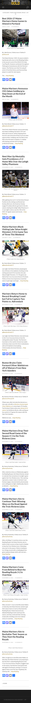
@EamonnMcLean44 (8, 398)
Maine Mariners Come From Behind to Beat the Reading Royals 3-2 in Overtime (14, 571)
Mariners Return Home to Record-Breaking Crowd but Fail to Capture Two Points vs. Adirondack (14, 297)
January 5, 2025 (6, 237)
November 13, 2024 (7, 577)
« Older (4, 683)
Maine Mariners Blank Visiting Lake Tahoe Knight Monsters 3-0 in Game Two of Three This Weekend (15, 230)
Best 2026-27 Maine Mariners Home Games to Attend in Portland (14, 21)
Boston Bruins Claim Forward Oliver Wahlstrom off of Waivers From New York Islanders (15, 366)
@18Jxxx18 (5, 54)
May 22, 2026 (5, 99)
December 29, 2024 (7, 304)
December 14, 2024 (7, 373)
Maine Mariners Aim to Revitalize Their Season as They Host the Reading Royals (14, 635)
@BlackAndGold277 (8, 126)
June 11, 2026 (6, 26)
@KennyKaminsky (7, 468)
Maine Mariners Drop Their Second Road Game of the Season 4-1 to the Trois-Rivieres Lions (15, 434)
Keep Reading (10, 75)
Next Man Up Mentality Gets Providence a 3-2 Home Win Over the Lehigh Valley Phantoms (15, 160)
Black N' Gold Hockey (15, 699)
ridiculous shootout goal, (21, 404)
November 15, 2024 (7, 441)
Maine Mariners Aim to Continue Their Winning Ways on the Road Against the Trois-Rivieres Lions (14, 502)
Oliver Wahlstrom (7, 406)
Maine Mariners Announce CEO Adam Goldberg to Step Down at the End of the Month (15, 92)
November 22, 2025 (7, 167)
